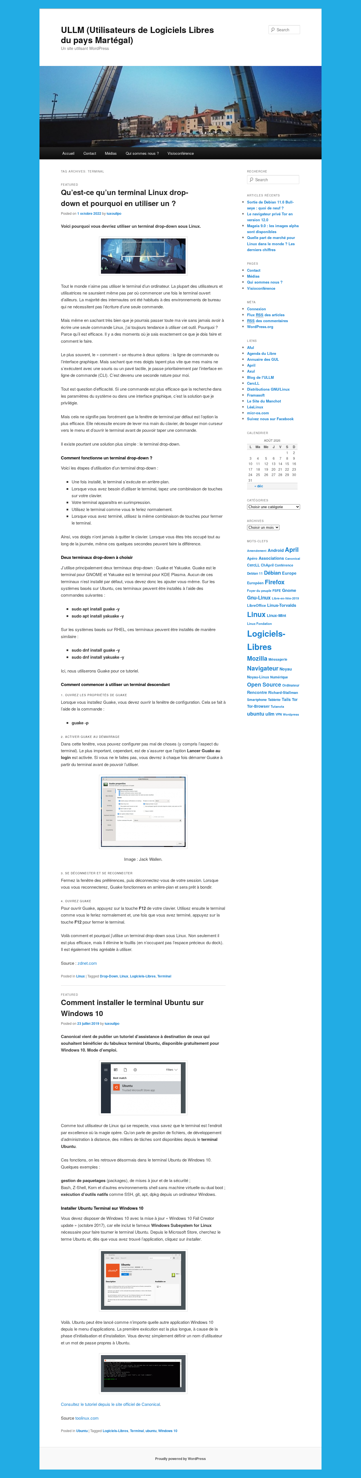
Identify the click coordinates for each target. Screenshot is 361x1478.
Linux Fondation (259, 623)
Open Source (264, 684)
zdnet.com (87, 963)
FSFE (276, 590)
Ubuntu (82, 1430)
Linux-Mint (276, 615)
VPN (279, 714)
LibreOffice (256, 605)
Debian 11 (255, 573)
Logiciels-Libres (143, 976)
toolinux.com (87, 1418)
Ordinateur (291, 685)
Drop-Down (109, 976)
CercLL (253, 383)
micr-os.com (258, 412)
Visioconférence (181, 153)
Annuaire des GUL (263, 359)
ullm (269, 714)
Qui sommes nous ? (142, 153)
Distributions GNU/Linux (268, 389)
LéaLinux (255, 407)
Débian (272, 572)
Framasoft (256, 395)
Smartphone (257, 699)
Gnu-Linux (259, 597)
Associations (271, 558)
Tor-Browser (258, 706)
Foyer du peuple (259, 590)
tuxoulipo (114, 213)
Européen (255, 582)
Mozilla (257, 658)
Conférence (284, 565)
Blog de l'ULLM (260, 377)
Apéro (252, 558)
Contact (89, 153)
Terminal (164, 976)
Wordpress (291, 714)
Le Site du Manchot (264, 401)
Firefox (275, 582)
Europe (289, 573)
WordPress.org (260, 326)
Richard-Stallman (283, 692)
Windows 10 (167, 1430)
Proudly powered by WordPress (180, 1458)
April (251, 365)
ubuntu (151, 1430)
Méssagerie (277, 659)
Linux (80, 976)
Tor (295, 699)
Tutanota (277, 706)
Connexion (256, 308)
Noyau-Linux (258, 677)
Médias (111, 153)
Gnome (289, 590)
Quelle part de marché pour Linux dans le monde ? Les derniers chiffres (271, 243)
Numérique (279, 677)
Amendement (257, 550)
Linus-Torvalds (281, 605)
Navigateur (262, 668)
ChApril (267, 565)
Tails (286, 699)
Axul (251, 371)
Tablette (274, 699)
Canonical (292, 558)
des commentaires (267, 320)
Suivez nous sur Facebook (270, 418)
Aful (250, 347)
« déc (258, 485)
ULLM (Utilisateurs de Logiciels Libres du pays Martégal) (137, 34)
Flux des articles (266, 314)
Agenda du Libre (261, 353)
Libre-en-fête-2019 (285, 598)
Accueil (68, 153)
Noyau (285, 669)
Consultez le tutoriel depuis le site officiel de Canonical (110, 1404)
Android (276, 550)
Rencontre (257, 692)
